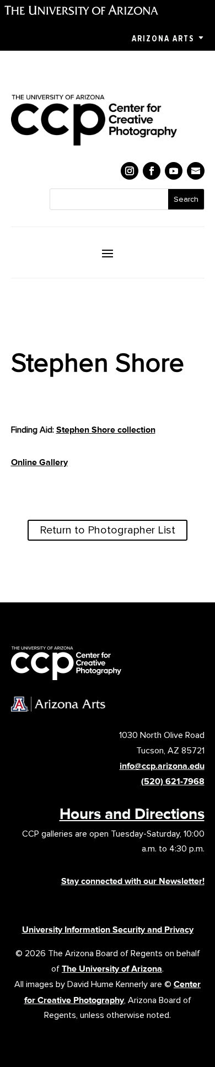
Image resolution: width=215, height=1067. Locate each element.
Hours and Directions (132, 813)
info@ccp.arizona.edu (162, 766)
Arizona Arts (163, 39)
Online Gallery (39, 462)
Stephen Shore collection (105, 429)
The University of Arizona (112, 968)
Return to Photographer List (107, 530)
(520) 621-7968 (173, 781)
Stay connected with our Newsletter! (133, 881)
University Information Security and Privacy (108, 929)
